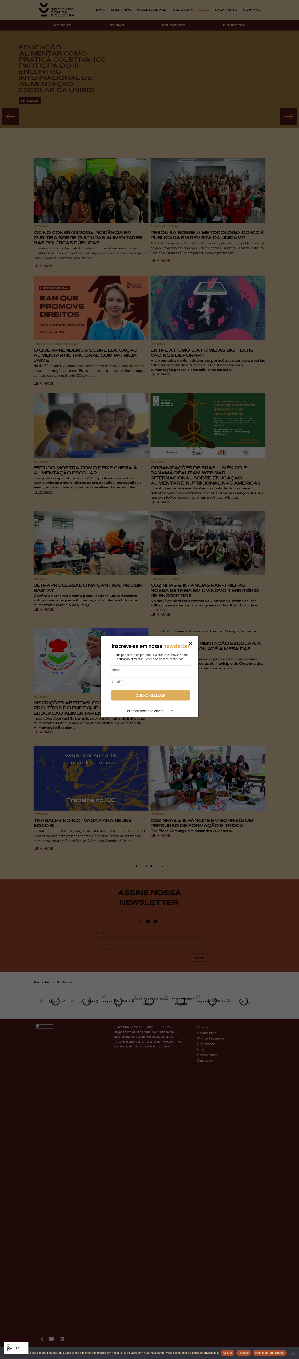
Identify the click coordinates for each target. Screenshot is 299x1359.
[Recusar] (292, 1353)
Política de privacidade (270, 1352)
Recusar (243, 1352)
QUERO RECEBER (150, 695)
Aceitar (227, 1352)
